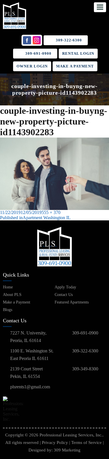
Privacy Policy (55, 442)
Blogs (7, 310)
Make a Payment (75, 66)
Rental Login (78, 53)
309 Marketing (67, 450)
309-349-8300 (85, 368)
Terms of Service (86, 442)
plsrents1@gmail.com (30, 386)
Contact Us (64, 294)
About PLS (12, 294)
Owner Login (32, 66)
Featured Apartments (72, 302)
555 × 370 (51, 212)
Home (8, 287)
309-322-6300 (69, 40)
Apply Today (65, 287)
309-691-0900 (38, 53)
